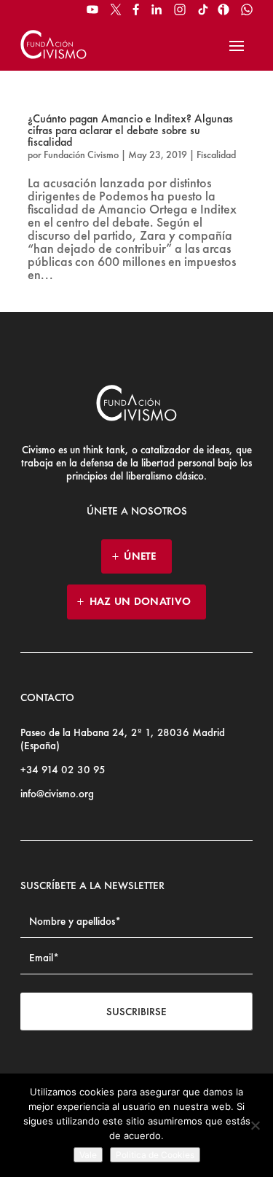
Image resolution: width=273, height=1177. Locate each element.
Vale (88, 1154)
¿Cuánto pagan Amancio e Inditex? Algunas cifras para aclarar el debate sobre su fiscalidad (130, 130)
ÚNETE (140, 556)
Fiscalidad (216, 154)
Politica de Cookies (155, 1154)
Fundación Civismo (81, 154)
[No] (255, 1125)
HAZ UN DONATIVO (140, 601)
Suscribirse (136, 1011)
